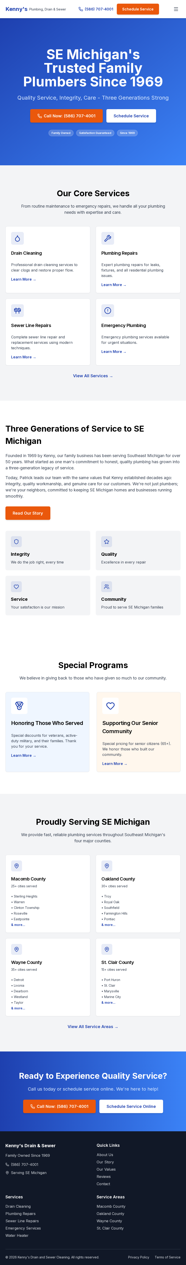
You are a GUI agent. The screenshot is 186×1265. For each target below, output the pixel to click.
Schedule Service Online (131, 1106)
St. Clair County (110, 1228)
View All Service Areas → (93, 1026)
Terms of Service (168, 1257)
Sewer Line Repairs (22, 1221)
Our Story (105, 1162)
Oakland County (110, 1213)
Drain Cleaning (18, 1206)
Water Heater (17, 1235)
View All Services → (93, 375)
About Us (105, 1154)
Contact (103, 1184)
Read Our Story (28, 513)
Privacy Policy (138, 1257)
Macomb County (111, 1206)
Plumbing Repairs (20, 1213)
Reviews (104, 1176)
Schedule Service (138, 9)
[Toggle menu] (176, 9)
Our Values (106, 1169)
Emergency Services (23, 1228)
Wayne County (109, 1221)
